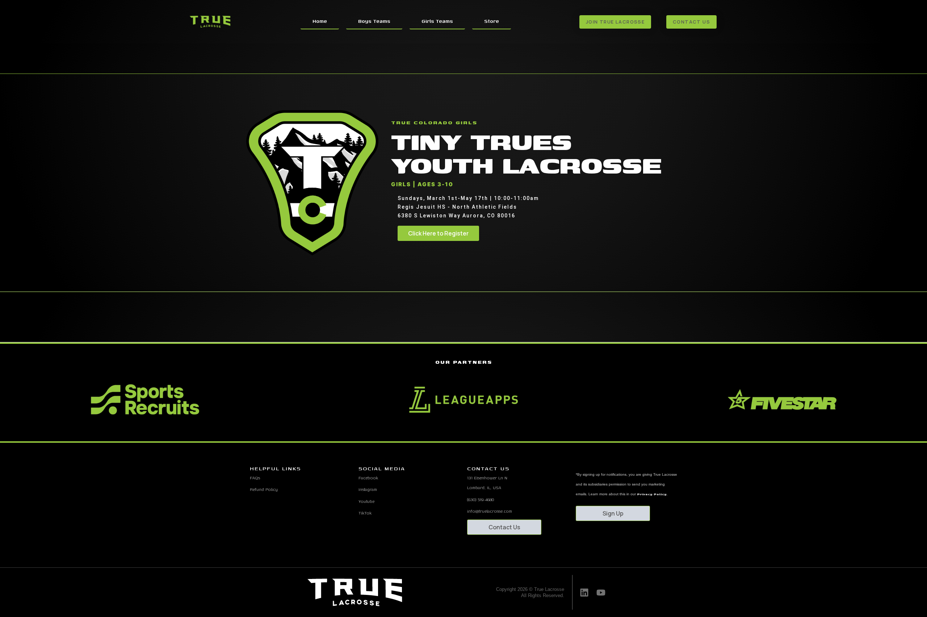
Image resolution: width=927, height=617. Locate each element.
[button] (450, 432)
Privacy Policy (652, 494)
